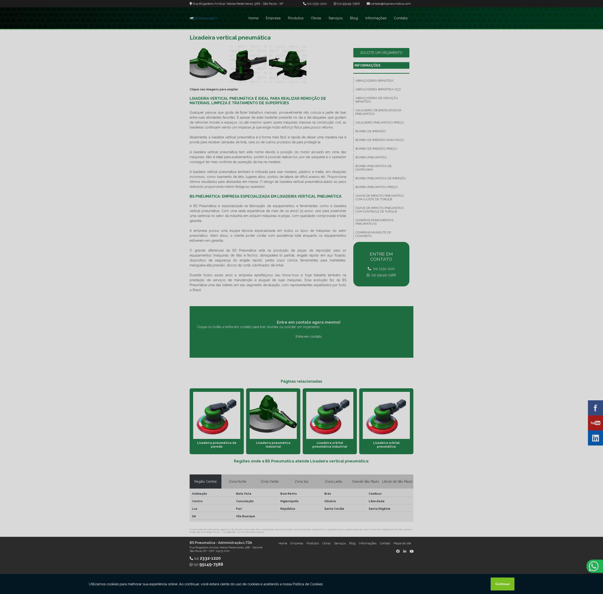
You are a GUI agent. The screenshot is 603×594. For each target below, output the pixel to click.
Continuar (502, 584)
